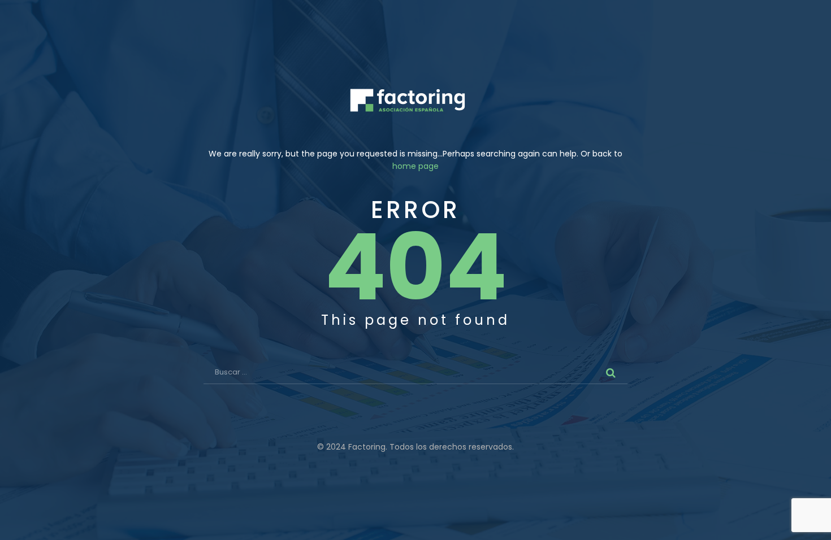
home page (415, 166)
